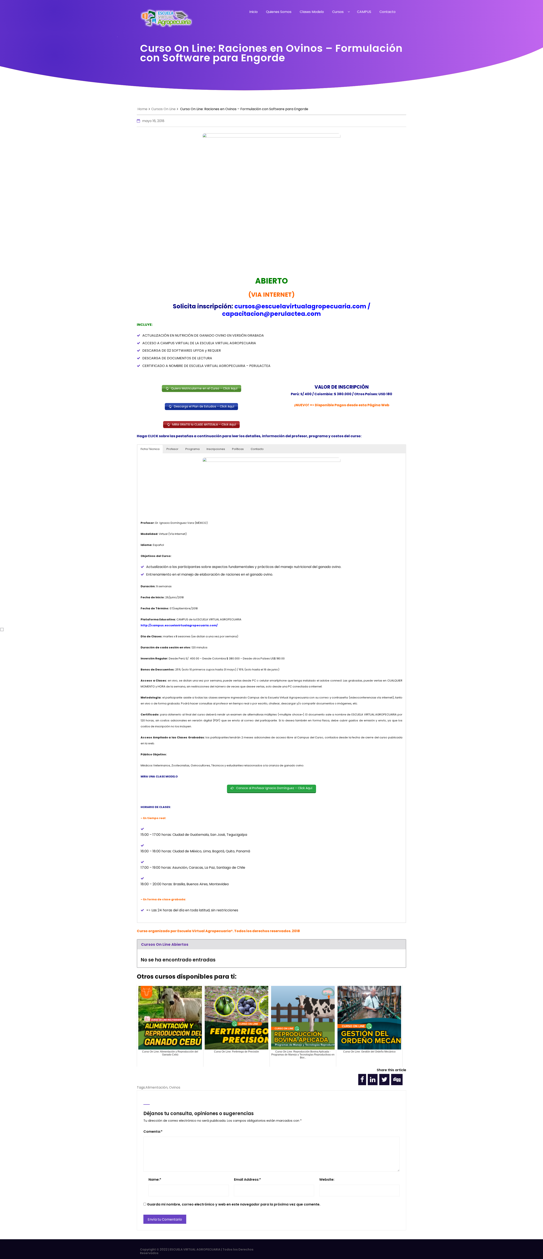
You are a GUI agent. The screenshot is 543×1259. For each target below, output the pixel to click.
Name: (154, 1179)
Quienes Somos (278, 11)
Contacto (387, 11)
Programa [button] (192, 449)
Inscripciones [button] (216, 449)
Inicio (253, 11)
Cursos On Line (163, 109)
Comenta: (152, 1131)
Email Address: (247, 1179)
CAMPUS (364, 11)
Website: (326, 1179)
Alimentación (157, 1087)
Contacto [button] (257, 449)
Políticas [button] (238, 449)
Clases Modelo (312, 11)
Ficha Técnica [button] (150, 449)
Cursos (338, 11)
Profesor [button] (172, 449)
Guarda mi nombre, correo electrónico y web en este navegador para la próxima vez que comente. (233, 1204)
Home (142, 109)
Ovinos (174, 1087)
